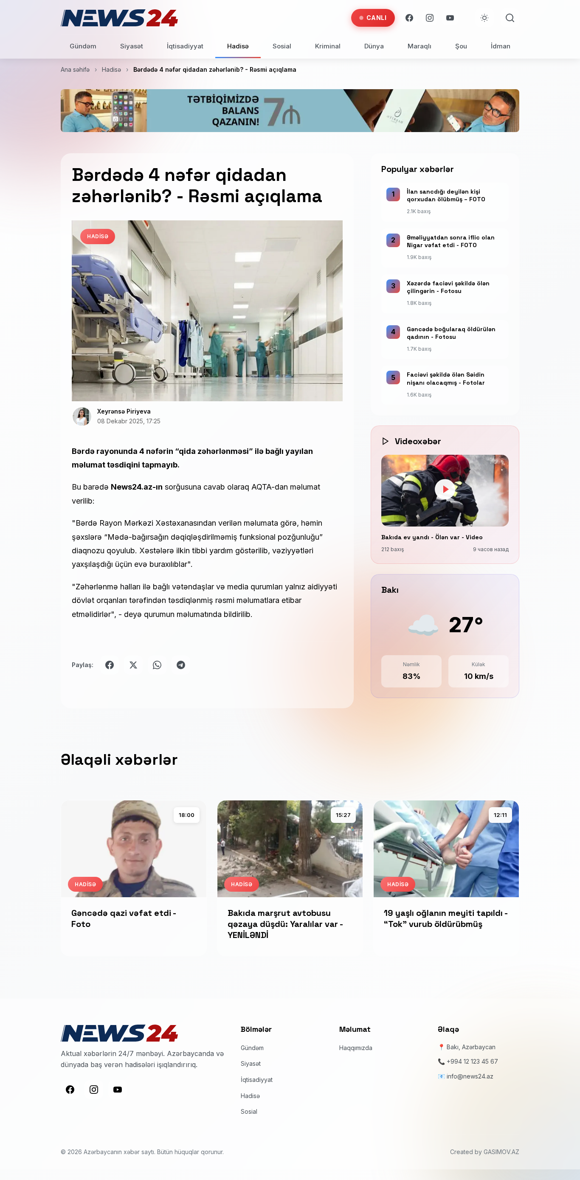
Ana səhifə (75, 69)
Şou (461, 46)
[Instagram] (429, 17)
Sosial (282, 46)
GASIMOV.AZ (501, 1151)
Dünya (374, 46)
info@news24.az (470, 1075)
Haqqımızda (355, 1047)
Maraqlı (419, 46)
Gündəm (83, 46)
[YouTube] (450, 17)
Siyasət (131, 46)
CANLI (376, 17)
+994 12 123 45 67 (472, 1061)
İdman (500, 46)
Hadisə (238, 46)
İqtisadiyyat (185, 46)
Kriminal (328, 46)
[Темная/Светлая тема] (484, 17)
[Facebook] (409, 17)
